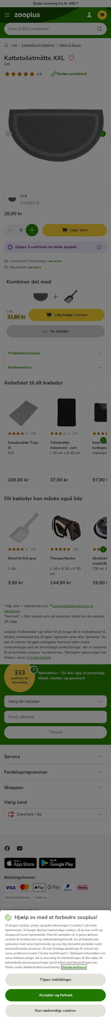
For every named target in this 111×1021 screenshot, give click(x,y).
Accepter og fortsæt (55, 995)
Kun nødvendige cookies (55, 1010)
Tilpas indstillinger (55, 979)
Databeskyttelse (74, 967)
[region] (55, 965)
